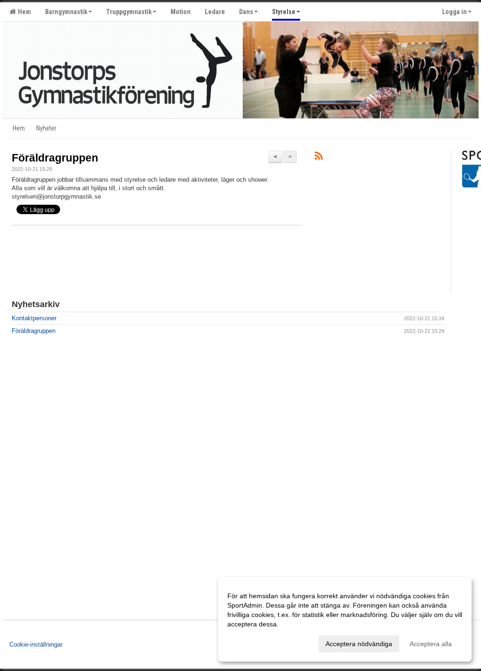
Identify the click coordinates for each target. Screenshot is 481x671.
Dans (246, 11)
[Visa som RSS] (319, 157)
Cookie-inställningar (35, 644)
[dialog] (345, 619)
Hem (23, 11)
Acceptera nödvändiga (359, 644)
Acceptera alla (431, 644)
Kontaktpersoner (34, 318)
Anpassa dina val (252, 642)
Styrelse (283, 11)
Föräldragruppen (55, 158)
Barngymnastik (66, 11)
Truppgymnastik (129, 11)
